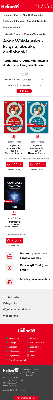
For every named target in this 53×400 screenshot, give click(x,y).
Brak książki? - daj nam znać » (34, 267)
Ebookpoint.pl (35, 347)
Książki (17, 15)
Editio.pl (12, 342)
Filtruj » (24, 91)
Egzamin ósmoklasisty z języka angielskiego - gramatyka (14, 150)
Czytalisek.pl (14, 356)
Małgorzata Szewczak (14, 153)
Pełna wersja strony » (26, 398)
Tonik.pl (22, 390)
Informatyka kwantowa (14, 223)
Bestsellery (42, 21)
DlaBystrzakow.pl (36, 342)
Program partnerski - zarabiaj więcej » (33, 256)
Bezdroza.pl (14, 347)
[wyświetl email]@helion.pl (19, 380)
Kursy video (37, 15)
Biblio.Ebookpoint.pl (17, 360)
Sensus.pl (33, 338)
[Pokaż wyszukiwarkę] (37, 6)
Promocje (21, 21)
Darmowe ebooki (11, 27)
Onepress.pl (14, 338)
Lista (22, 74)
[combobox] (33, 80)
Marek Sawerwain (12, 227)
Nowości (31, 21)
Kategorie (8, 15)
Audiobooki (9, 21)
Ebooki (26, 15)
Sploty (32, 356)
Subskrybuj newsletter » (35, 279)
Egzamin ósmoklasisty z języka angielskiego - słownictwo (37, 150)
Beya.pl (32, 351)
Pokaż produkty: (13, 79)
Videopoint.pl (14, 351)
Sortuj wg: (11, 85)
